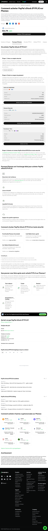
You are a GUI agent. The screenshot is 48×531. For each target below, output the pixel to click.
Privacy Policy (35, 521)
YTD (21, 352)
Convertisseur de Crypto (18, 481)
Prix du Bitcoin (41, 485)
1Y (17, 352)
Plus (45, 378)
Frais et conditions (19, 498)
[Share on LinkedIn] (13, 23)
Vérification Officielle (19, 504)
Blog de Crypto (18, 496)
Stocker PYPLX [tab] (28, 42)
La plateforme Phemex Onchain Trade (11, 152)
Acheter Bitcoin (41, 475)
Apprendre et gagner (19, 495)
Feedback (17, 505)
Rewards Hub (29, 474)
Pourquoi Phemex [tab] (17, 42)
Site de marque (35, 513)
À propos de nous (36, 511)
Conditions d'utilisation (37, 522)
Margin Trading (18, 477)
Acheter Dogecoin (41, 477)
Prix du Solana (41, 488)
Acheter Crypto (12, 1)
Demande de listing (30, 486)
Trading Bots (17, 486)
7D (6, 352)
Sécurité (34, 519)
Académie (17, 493)
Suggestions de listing (30, 488)
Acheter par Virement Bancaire (24, 123)
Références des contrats (18, 502)
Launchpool (17, 485)
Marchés (18, 1)
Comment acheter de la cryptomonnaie (12, 5)
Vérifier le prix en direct (8, 330)
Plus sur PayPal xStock (6, 322)
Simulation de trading (31, 490)
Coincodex (17, 514)
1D (2, 352)
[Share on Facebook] (16, 23)
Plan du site (34, 524)
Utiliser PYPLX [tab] (37, 42)
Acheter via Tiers (24, 143)
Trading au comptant (19, 475)
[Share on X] (7, 23)
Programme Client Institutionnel (30, 484)
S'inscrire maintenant (7, 70)
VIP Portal (28, 477)
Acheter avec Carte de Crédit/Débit (24, 102)
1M (10, 352)
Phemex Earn (17, 483)
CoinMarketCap (18, 511)
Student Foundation (36, 516)
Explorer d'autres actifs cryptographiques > (11, 448)
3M (13, 352)
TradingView (17, 516)
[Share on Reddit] (19, 23)
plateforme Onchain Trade (30, 154)
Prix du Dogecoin (41, 490)
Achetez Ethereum (42, 480)
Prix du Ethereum (41, 487)
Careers (33, 514)
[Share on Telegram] (10, 23)
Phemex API (17, 499)
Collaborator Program (31, 481)
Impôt (28, 492)
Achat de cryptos (18, 479)
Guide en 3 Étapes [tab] (5, 42)
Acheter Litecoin (41, 478)
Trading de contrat (19, 474)
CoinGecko (17, 513)
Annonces (34, 517)
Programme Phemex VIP (30, 480)
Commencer (42, 314)
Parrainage (29, 475)
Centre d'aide (18, 491)
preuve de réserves (19, 180)
